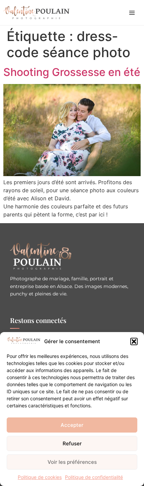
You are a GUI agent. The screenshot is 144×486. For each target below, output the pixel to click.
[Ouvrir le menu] (132, 13)
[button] (134, 341)
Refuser (72, 443)
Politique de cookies (40, 477)
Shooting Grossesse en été (71, 72)
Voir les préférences (72, 462)
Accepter (72, 425)
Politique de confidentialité (94, 477)
